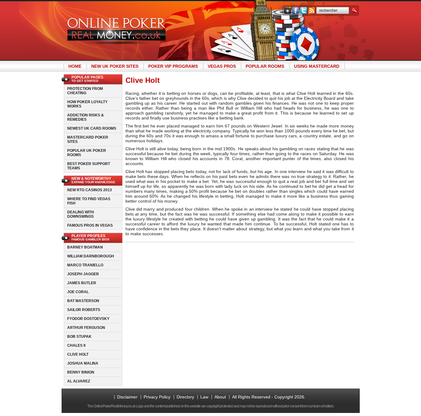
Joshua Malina (82, 363)
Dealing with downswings (80, 214)
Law (204, 396)
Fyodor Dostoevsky (88, 319)
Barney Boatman (85, 247)
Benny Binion (80, 372)
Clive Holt (77, 354)
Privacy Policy (157, 396)
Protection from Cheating (85, 91)
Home (74, 66)
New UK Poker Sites (114, 66)
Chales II (76, 345)
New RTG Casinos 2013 (89, 190)
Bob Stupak (79, 336)
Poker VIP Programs (173, 66)
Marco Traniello (85, 265)
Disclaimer (127, 396)
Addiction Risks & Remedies (85, 117)
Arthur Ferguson (86, 327)
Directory (185, 396)
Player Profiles (90, 237)
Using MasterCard (316, 66)
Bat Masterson (83, 301)
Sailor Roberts (83, 310)
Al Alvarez (78, 381)
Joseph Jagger (83, 274)
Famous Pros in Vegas (90, 225)
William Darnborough (90, 256)
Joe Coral (78, 292)
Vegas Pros (222, 66)
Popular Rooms (265, 66)
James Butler (81, 283)
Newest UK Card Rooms (91, 128)
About (220, 396)
